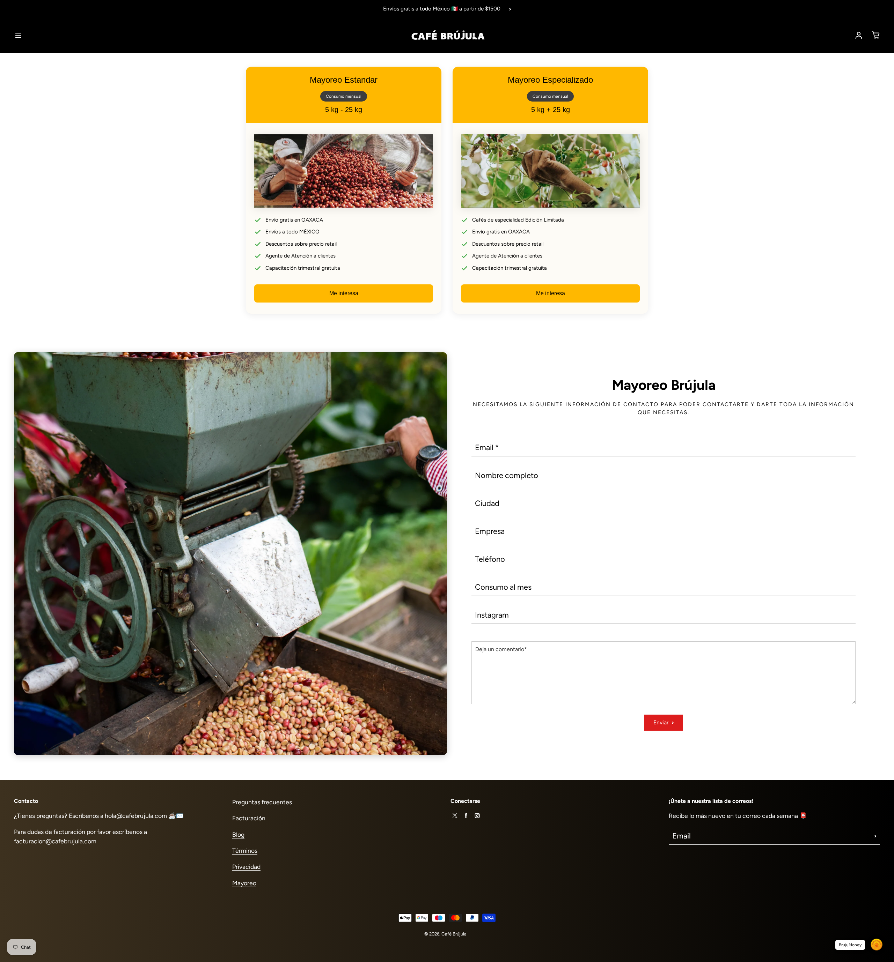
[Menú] (18, 35)
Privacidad (246, 866)
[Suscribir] (875, 836)
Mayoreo (244, 883)
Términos (244, 850)
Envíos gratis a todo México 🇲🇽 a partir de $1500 (441, 8)
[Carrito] (876, 35)
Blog (238, 834)
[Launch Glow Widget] (876, 944)
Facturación (248, 818)
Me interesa (343, 293)
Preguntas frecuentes (262, 802)
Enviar (660, 722)
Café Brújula (454, 934)
